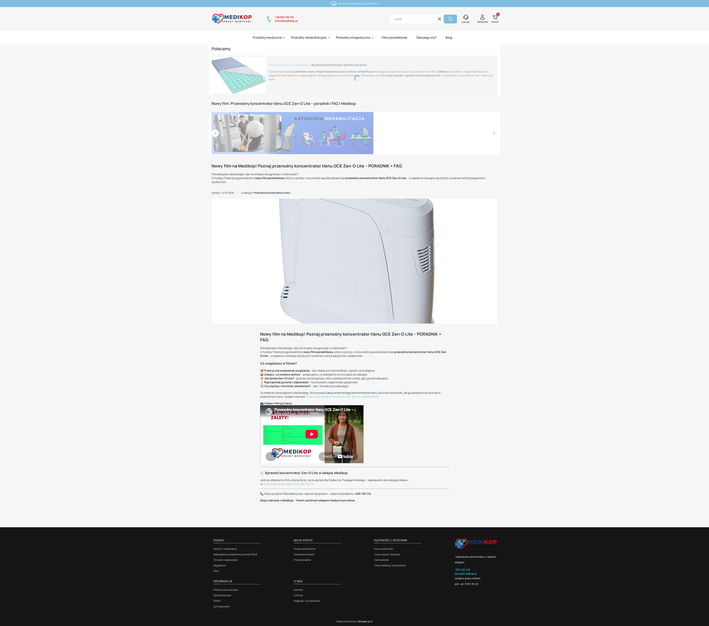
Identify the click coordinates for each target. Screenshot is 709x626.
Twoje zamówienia (304, 548)
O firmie (298, 595)
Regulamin (219, 565)
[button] (450, 19)
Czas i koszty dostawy (387, 554)
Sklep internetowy (353, 621)
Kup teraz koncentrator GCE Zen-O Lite (289, 484)
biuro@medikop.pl (466, 573)
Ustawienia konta (304, 554)
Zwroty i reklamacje (225, 548)
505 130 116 (463, 569)
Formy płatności (383, 548)
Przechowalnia (302, 560)
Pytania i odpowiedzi (225, 560)
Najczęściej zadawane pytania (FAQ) (235, 554)
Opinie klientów (222, 595)
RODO (217, 601)
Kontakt (298, 589)
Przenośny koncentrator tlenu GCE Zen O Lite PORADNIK (343, 397)
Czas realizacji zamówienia (390, 565)
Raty (216, 571)
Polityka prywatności (225, 589)
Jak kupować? (221, 606)
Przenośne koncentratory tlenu (272, 192)
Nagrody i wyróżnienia (307, 601)
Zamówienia (381, 560)
